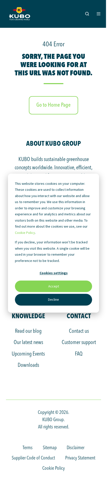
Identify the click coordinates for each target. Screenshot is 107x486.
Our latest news (28, 342)
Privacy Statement (80, 458)
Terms (28, 447)
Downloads (28, 365)
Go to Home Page (53, 105)
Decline (53, 299)
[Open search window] (87, 13)
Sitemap (50, 447)
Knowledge (28, 316)
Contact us (79, 331)
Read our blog (28, 331)
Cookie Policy (25, 232)
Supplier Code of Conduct (33, 458)
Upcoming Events (28, 354)
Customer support (79, 342)
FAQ (79, 354)
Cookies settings (54, 273)
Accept (53, 286)
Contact (79, 316)
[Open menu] (98, 13)
